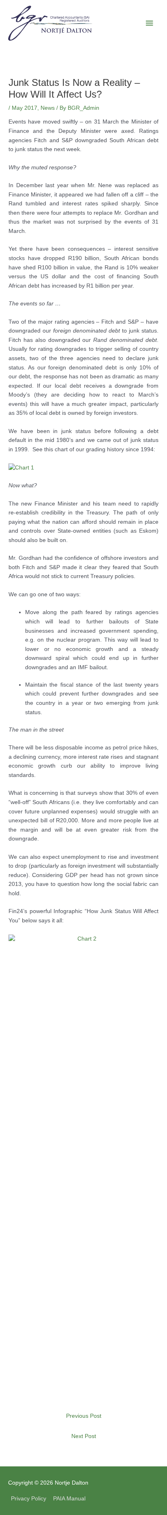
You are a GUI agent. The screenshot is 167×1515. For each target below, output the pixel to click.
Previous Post (83, 1416)
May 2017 (24, 108)
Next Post (83, 1436)
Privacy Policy (28, 1499)
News (48, 108)
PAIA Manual (69, 1499)
